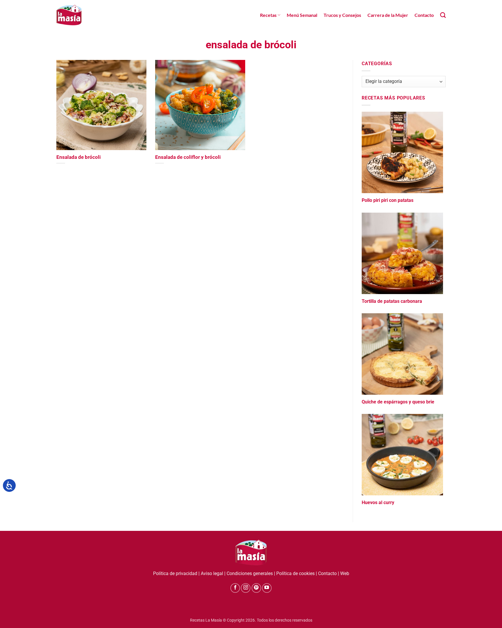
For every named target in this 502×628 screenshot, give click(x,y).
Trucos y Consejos (342, 15)
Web (344, 573)
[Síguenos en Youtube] (267, 588)
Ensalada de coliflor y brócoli (188, 157)
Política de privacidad (175, 573)
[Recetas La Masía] (69, 15)
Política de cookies (295, 573)
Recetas (268, 15)
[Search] (443, 15)
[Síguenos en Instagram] (245, 588)
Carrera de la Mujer (387, 15)
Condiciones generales (250, 573)
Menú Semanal (302, 15)
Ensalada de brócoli (78, 157)
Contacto (424, 15)
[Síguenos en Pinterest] (256, 588)
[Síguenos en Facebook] (235, 588)
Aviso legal (212, 573)
